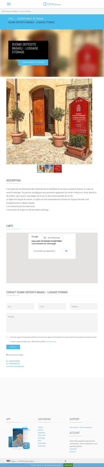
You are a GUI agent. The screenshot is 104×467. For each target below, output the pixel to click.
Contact (13, 347)
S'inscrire (73, 451)
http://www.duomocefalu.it (15, 366)
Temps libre (41, 435)
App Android (26, 430)
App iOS (24, 427)
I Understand (68, 465)
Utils (39, 440)
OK (66, 251)
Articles (40, 427)
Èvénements (42, 443)
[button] (9, 121)
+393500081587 (14, 364)
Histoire (40, 430)
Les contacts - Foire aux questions (81, 427)
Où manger (41, 438)
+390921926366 (14, 361)
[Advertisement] (52, 397)
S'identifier (73, 449)
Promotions (41, 446)
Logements (41, 432)
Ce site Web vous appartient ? (44, 251)
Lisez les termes (50, 341)
